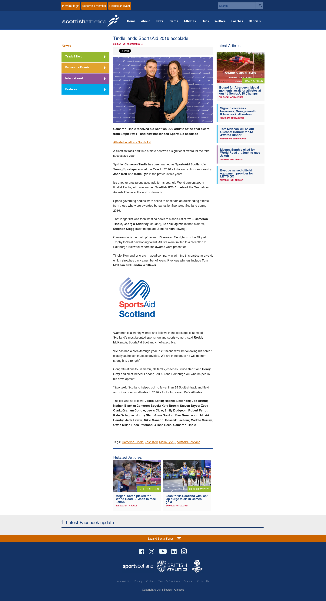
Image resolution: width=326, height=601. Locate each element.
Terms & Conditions (169, 581)
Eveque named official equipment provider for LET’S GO (236, 173)
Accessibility (124, 581)
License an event (119, 5)
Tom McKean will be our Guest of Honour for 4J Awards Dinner (237, 132)
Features (71, 89)
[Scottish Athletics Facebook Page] (142, 551)
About (145, 21)
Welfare (220, 21)
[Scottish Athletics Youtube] (163, 551)
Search (259, 5)
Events (173, 21)
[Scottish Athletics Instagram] (184, 551)
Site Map (188, 581)
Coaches (237, 21)
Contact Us (203, 581)
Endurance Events (77, 67)
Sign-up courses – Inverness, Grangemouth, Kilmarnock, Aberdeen (238, 111)
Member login (70, 5)
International (74, 78)
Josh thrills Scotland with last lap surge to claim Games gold (187, 499)
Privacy (138, 581)
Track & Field (73, 56)
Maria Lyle (166, 442)
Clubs (205, 21)
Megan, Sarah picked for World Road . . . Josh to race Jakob (136, 499)
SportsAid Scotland (187, 442)
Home (131, 21)
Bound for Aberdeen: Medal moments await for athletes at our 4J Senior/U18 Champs (240, 90)
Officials (255, 21)
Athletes (190, 21)
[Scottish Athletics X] (152, 551)
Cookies (150, 581)
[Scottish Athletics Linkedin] (174, 551)
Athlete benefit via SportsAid (132, 142)
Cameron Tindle (133, 442)
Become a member (94, 5)
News (159, 21)
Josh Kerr (151, 442)
